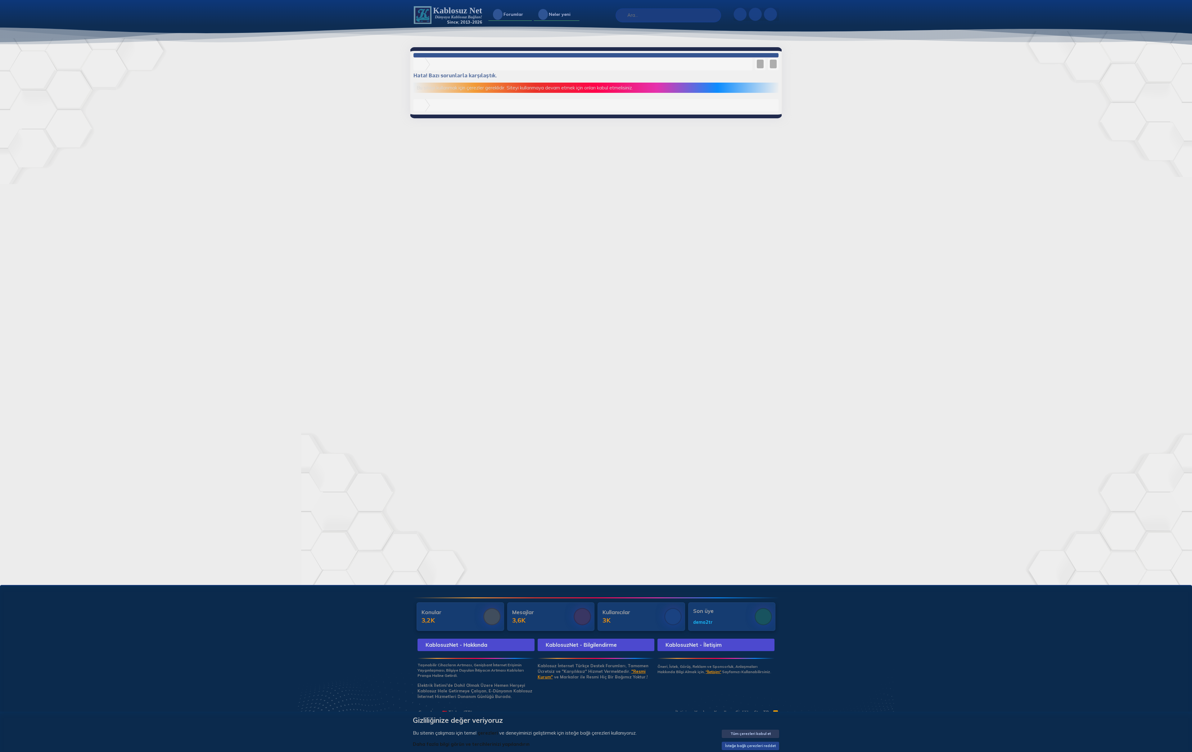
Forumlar (513, 14)
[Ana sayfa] (420, 64)
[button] (528, 14)
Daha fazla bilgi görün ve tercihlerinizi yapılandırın (471, 744)
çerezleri (488, 733)
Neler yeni (560, 14)
